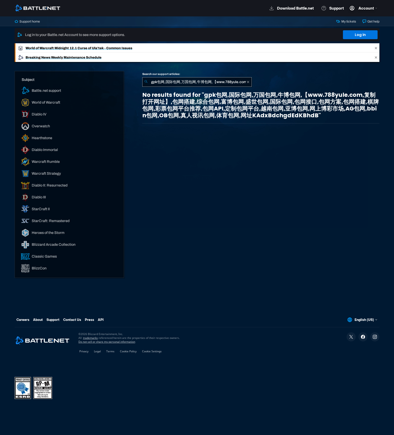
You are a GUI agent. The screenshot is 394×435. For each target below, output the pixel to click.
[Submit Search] (146, 82)
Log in (360, 34)
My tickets (348, 21)
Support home (29, 21)
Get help (373, 21)
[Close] (376, 48)
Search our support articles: (161, 74)
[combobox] (197, 82)
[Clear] (248, 82)
